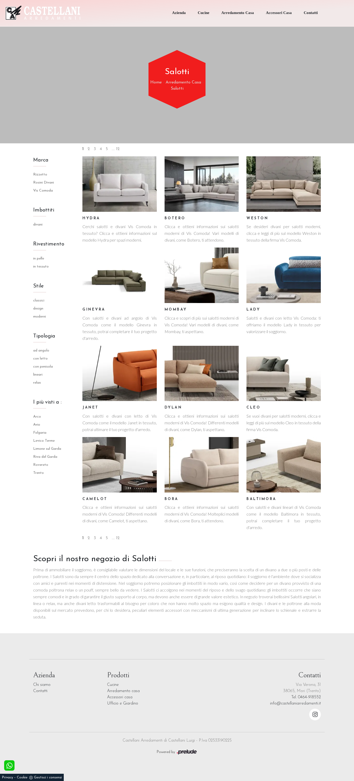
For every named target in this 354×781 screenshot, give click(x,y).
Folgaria (39, 433)
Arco (37, 417)
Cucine (203, 13)
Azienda (179, 13)
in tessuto (41, 267)
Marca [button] (40, 160)
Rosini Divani (43, 183)
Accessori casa (119, 697)
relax (37, 383)
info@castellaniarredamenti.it (295, 703)
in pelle (38, 259)
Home (156, 82)
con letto (40, 359)
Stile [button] (38, 286)
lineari (38, 375)
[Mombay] (202, 275)
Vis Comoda (43, 191)
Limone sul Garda (47, 449)
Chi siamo (42, 685)
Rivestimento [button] (48, 244)
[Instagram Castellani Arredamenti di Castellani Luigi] (315, 714)
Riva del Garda (45, 457)
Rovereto (40, 465)
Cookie (22, 777)
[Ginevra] (119, 275)
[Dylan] (202, 373)
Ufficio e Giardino (122, 703)
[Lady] (283, 275)
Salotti (177, 89)
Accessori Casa (279, 13)
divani (38, 225)
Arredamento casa (123, 691)
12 (118, 149)
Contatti (311, 13)
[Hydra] (119, 184)
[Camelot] (119, 464)
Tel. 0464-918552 (306, 697)
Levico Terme (44, 441)
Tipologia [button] (44, 336)
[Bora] (202, 464)
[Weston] (283, 184)
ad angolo (41, 351)
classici (38, 300)
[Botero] (202, 184)
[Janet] (119, 373)
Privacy (7, 777)
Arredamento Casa (237, 13)
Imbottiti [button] (43, 210)
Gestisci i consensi (48, 777)
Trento (38, 473)
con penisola (43, 367)
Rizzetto (40, 175)
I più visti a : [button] (47, 402)
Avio (36, 425)
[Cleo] (283, 373)
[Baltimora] (283, 464)
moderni (39, 317)
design (38, 309)
